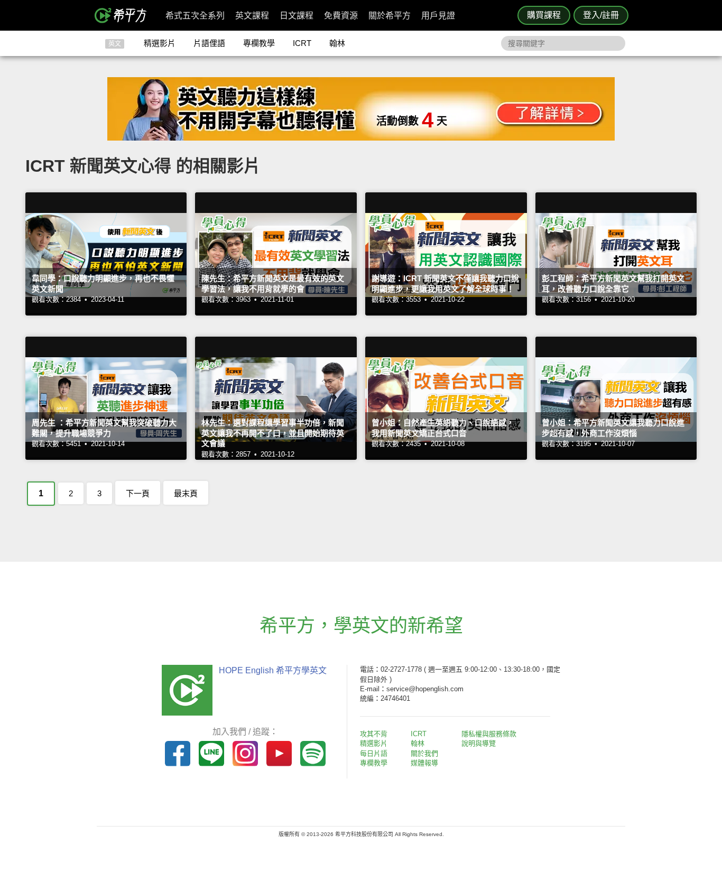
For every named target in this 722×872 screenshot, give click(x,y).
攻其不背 (373, 734)
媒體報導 (424, 763)
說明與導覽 (478, 743)
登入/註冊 (601, 15)
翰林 (337, 43)
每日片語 (373, 753)
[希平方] (124, 15)
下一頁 (138, 493)
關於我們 (424, 753)
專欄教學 (259, 43)
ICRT (302, 43)
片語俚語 (209, 43)
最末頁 (186, 493)
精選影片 (159, 43)
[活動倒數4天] (361, 137)
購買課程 (544, 15)
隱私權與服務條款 (488, 734)
